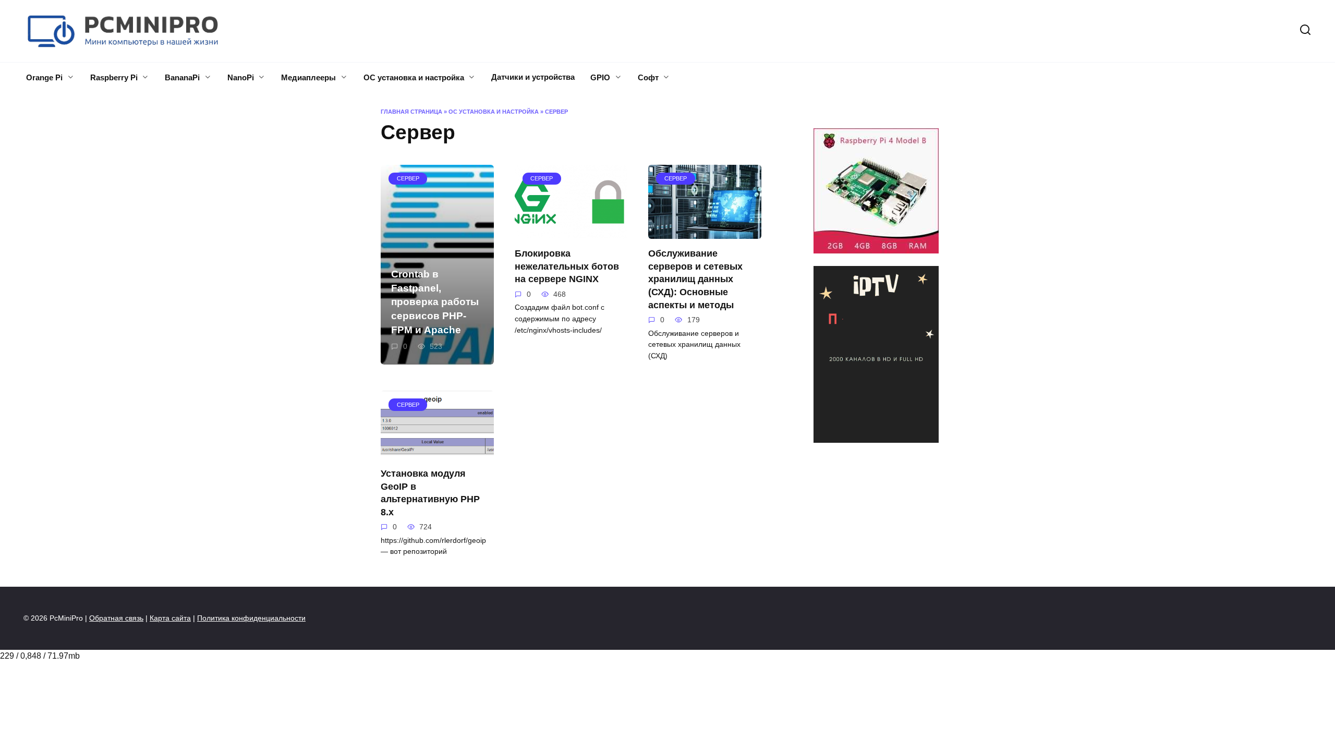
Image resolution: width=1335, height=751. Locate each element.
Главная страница (411, 111)
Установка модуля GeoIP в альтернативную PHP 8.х (430, 492)
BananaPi (182, 77)
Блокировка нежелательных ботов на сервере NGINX (567, 266)
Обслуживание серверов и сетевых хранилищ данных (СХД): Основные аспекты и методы (695, 279)
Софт (648, 77)
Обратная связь (116, 618)
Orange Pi (44, 77)
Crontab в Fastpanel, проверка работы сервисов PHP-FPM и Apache (435, 302)
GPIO (600, 77)
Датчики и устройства (533, 76)
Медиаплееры (308, 77)
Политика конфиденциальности (251, 618)
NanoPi (240, 77)
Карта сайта (170, 618)
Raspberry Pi (114, 77)
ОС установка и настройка (413, 77)
